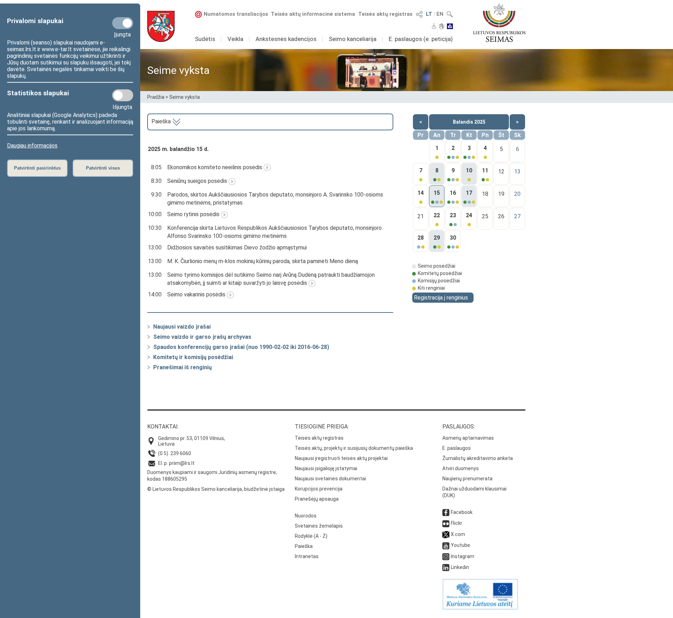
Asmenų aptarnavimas (468, 438)
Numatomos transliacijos (236, 14)
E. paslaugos (456, 448)
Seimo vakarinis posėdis (196, 294)
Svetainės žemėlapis (319, 526)
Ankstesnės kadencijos (286, 38)
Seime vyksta (184, 97)
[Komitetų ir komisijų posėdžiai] (148, 357)
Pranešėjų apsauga (317, 499)
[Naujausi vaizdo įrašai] (148, 326)
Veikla (235, 38)
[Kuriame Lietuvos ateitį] (480, 608)
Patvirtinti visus (103, 168)
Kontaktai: (163, 426)
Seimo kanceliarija (352, 38)
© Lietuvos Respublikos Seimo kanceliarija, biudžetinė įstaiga (216, 489)
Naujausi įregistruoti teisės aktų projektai (341, 458)
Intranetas (307, 556)
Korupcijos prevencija (318, 489)
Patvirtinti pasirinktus (37, 168)
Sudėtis (205, 38)
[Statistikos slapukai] (122, 95)
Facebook (462, 512)
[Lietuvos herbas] (161, 26)
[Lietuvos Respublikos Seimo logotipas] (499, 23)
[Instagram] (445, 556)
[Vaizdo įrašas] (267, 167)
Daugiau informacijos (32, 145)
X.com (458, 534)
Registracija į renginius (441, 297)
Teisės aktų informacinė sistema (313, 14)
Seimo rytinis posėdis (193, 214)
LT (429, 14)
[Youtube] (445, 545)
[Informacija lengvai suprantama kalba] (450, 26)
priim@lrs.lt (182, 463)
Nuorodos (306, 516)
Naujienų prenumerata (467, 478)
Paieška (161, 121)
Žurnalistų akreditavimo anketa (477, 458)
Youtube (460, 545)
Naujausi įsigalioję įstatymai (326, 468)
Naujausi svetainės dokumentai (330, 478)
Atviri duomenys (460, 468)
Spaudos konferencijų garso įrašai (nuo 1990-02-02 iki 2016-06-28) (241, 347)
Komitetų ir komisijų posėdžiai (193, 357)
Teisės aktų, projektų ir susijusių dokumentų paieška (354, 448)
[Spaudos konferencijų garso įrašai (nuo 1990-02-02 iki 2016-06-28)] (148, 347)
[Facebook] (445, 512)
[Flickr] (445, 523)
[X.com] (445, 534)
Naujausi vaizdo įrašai (182, 326)
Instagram (462, 556)
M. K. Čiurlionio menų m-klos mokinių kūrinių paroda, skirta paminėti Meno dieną (262, 261)
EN (439, 14)
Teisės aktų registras (385, 14)
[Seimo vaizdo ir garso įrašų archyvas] (148, 337)
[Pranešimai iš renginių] (148, 367)
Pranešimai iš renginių (182, 367)
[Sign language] (442, 26)
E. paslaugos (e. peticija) (421, 38)
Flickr (456, 523)
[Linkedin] (445, 567)
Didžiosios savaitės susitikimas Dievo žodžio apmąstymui (237, 247)
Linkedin (460, 567)
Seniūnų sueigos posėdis (197, 181)
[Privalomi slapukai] (122, 23)
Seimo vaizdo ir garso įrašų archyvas (202, 337)
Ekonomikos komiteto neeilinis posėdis (214, 167)
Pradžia (155, 97)
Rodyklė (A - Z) (311, 536)
